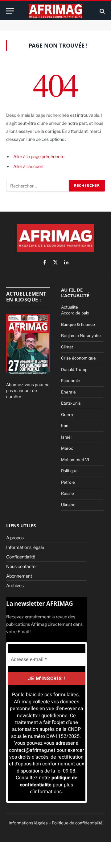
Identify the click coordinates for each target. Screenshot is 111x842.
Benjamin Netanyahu (81, 335)
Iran (64, 425)
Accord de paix (75, 312)
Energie (68, 391)
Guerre (68, 414)
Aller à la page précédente (38, 156)
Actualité (69, 307)
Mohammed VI (75, 459)
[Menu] (10, 11)
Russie (67, 493)
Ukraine (68, 504)
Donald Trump (74, 369)
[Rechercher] (101, 11)
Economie (70, 380)
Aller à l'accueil (28, 166)
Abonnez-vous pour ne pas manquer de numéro (28, 390)
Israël (66, 437)
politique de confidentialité (48, 781)
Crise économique (78, 358)
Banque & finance (78, 324)
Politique (69, 470)
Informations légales (28, 822)
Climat (67, 346)
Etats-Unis (71, 403)
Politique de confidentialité (77, 822)
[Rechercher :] (37, 186)
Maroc (67, 448)
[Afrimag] (55, 11)
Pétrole (68, 482)
